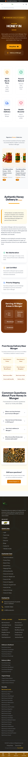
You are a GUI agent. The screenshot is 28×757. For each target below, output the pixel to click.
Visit (20, 1)
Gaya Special (5, 629)
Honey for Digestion (8, 582)
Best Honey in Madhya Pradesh (9, 720)
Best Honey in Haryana (7, 722)
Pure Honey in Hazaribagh (7, 656)
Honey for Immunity (8, 574)
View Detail (8, 156)
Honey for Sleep (7, 593)
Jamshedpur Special (6, 625)
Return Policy (6, 563)
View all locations (22, 619)
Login (4, 532)
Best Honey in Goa (6, 704)
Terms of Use (18, 745)
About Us (5, 540)
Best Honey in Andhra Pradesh (8, 728)
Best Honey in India (6, 689)
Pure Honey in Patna (7, 360)
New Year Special (6, 622)
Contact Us (6, 546)
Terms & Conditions (8, 557)
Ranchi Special (18, 622)
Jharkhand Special (19, 637)
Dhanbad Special (19, 625)
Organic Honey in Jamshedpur (8, 680)
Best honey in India (20, 375)
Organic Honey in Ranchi (7, 678)
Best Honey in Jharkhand (7, 691)
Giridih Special (5, 634)
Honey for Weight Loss (9, 576)
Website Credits (7, 548)
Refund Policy (6, 565)
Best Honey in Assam (6, 735)
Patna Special (18, 627)
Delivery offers (21, 379)
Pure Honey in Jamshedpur (8, 649)
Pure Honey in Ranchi (6, 647)
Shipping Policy (7, 568)
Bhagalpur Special (6, 632)
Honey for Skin (7, 579)
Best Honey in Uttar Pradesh (8, 706)
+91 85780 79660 (8, 607)
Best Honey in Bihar (6, 693)
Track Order (6, 535)
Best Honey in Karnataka (7, 700)
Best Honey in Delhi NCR (7, 698)
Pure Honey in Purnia (6, 671)
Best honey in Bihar (7, 375)
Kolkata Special (18, 634)
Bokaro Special (5, 627)
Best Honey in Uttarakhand (8, 726)
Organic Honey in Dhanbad (8, 682)
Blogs (4, 543)
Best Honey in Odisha (6, 724)
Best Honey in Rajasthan (7, 709)
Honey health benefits (8, 379)
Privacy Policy (6, 560)
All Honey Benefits (8, 571)
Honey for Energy (7, 590)
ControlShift (20, 748)
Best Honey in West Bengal (8, 696)
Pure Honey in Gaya (21, 360)
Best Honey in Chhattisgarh (8, 730)
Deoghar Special (19, 632)
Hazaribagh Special (6, 637)
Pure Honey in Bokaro (6, 653)
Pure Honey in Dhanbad (7, 651)
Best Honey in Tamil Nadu (7, 717)
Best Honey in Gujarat (6, 711)
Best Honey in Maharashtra (8, 702)
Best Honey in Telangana (7, 715)
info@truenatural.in (9, 610)
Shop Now (12, 46)
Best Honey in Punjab (6, 713)
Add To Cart (8, 159)
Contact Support (13, 481)
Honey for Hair (7, 587)
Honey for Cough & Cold (9, 584)
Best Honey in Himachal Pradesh (9, 733)
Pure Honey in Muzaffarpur (7, 368)
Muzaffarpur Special (19, 629)
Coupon (5, 538)
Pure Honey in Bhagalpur (21, 368)
